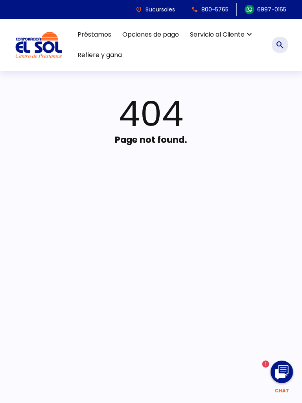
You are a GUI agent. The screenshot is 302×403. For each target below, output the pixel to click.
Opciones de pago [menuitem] (150, 34)
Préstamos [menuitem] (94, 34)
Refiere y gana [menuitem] (99, 54)
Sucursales (155, 9)
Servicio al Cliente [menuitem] (222, 34)
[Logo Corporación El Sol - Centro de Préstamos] (38, 44)
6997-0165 (271, 9)
